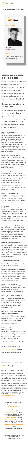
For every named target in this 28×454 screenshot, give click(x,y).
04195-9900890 (9, 53)
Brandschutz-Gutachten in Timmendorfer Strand (14, 424)
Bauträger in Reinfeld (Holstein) (12, 417)
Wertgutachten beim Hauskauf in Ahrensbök (13, 419)
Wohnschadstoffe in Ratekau (10, 412)
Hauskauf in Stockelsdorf (16, 404)
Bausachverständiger (7, 349)
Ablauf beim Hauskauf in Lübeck (14, 406)
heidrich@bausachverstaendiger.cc (14, 56)
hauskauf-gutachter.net (16, 429)
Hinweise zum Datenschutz (14, 433)
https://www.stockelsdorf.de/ (8, 395)
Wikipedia (4, 366)
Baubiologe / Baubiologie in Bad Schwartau (12, 409)
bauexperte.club (14, 430)
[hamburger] (25, 3)
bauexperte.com (9, 429)
